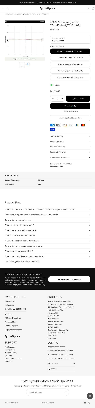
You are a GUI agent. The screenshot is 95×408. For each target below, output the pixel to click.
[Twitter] (89, 402)
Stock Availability (56, 136)
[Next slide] (42, 40)
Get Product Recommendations (69, 279)
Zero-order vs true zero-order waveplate (23, 246)
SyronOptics (14, 402)
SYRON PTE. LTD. (15, 297)
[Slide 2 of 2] (27, 64)
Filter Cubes (52, 338)
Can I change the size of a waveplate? (22, 261)
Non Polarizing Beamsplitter (58, 330)
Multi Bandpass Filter (55, 310)
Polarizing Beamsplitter (56, 333)
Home (6, 14)
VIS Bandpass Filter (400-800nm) (60, 304)
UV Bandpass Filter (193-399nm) (60, 301)
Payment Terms (10, 353)
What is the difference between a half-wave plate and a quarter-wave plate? (40, 209)
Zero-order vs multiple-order (18, 220)
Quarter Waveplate (14, 14)
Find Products (10, 347)
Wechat (53, 369)
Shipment (8, 355)
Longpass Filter (53, 313)
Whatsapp (54, 363)
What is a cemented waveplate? (19, 225)
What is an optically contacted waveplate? (24, 256)
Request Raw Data (56, 141)
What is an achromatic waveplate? (21, 230)
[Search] (7, 8)
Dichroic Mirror (53, 319)
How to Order (10, 350)
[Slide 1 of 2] (21, 64)
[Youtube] (85, 402)
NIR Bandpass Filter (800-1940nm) (61, 307)
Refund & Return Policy (13, 358)
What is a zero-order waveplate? (20, 235)
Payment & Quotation (58, 152)
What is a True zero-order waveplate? (22, 240)
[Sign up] (65, 392)
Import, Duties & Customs (59, 157)
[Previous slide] (7, 40)
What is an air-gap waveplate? (19, 251)
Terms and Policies (47, 403)
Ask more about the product (70, 118)
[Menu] (2, 8)
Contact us (9, 361)
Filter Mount (52, 336)
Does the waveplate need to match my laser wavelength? (31, 214)
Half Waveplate (53, 327)
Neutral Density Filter (55, 321)
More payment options (70, 111)
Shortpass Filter (53, 316)
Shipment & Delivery (57, 147)
